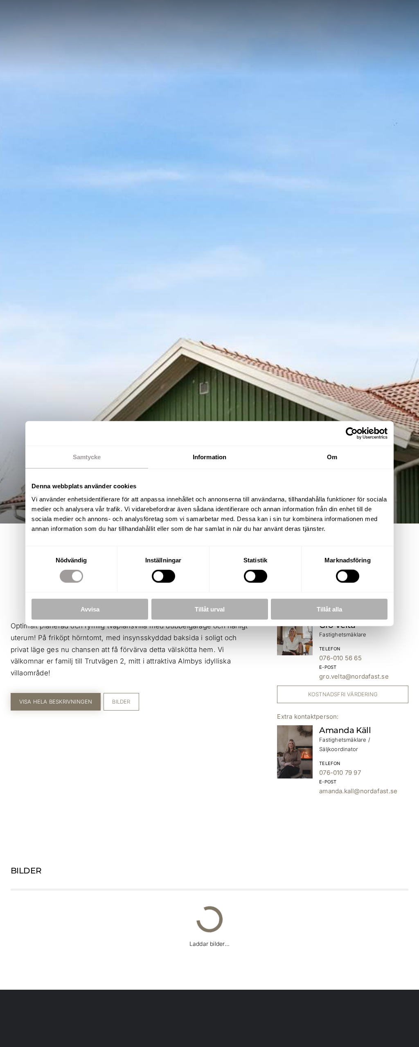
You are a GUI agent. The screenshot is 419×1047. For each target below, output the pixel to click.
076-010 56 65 (340, 658)
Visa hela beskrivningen (55, 701)
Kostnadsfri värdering (343, 694)
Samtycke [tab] (87, 457)
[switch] (163, 576)
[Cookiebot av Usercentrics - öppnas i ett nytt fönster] (351, 433)
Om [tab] (332, 457)
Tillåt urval (210, 608)
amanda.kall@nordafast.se (358, 791)
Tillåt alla (329, 608)
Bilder (121, 701)
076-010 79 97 (340, 772)
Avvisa (90, 608)
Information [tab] (209, 457)
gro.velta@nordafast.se (354, 676)
